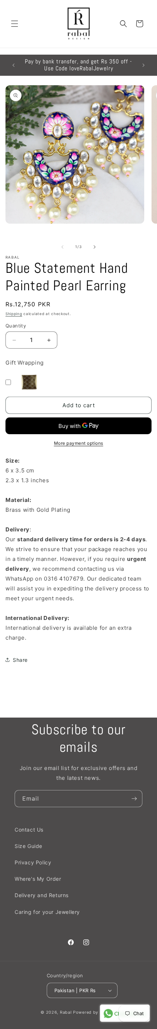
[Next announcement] (143, 65)
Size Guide (28, 846)
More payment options (78, 443)
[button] (15, 24)
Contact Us (29, 829)
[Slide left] (62, 247)
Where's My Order (38, 879)
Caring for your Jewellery (47, 912)
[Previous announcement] (13, 65)
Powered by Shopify (94, 1012)
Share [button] (20, 660)
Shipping (13, 313)
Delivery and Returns (42, 895)
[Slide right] (95, 247)
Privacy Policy (33, 862)
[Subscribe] (134, 798)
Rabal (66, 1012)
